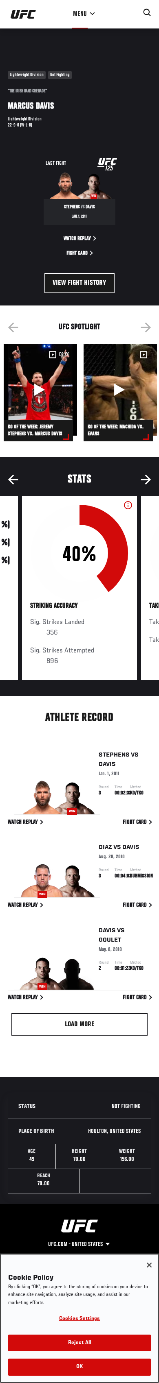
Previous (13, 327)
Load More (80, 1024)
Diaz (105, 847)
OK (79, 1367)
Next (146, 327)
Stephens (114, 755)
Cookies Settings (79, 1319)
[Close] (149, 1265)
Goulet (110, 940)
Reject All (79, 1343)
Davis (107, 764)
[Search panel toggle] (147, 12)
